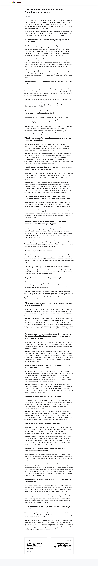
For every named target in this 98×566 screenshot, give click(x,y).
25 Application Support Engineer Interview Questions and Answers (62, 545)
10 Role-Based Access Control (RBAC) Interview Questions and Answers (35, 545)
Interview (29, 540)
